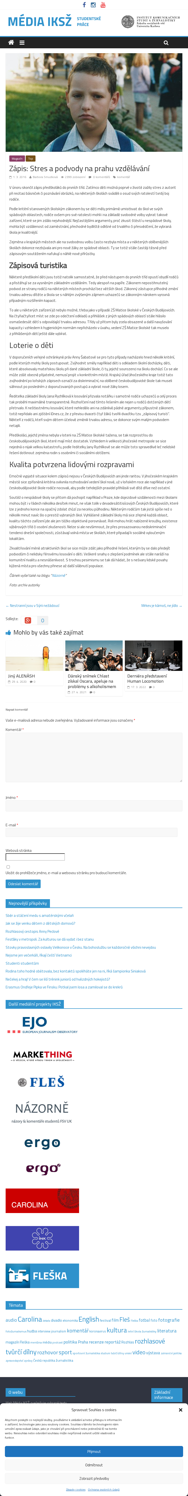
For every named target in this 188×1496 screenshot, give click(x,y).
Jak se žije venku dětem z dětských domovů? (40, 923)
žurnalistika (64, 1360)
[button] (180, 1409)
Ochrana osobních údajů (103, 1489)
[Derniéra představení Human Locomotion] (153, 643)
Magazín (17, 158)
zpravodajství (14, 1360)
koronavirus (97, 1331)
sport (65, 1352)
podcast (57, 1342)
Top (30, 158)
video (138, 1352)
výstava (153, 1353)
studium (105, 1353)
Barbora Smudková (45, 177)
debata (46, 1321)
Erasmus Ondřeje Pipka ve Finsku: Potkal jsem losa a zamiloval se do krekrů (64, 987)
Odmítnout (94, 1465)
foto (154, 1320)
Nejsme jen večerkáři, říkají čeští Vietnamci (39, 955)
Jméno (12, 797)
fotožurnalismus (16, 1331)
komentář (123, 177)
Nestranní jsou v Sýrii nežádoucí (32, 605)
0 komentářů (101, 177)
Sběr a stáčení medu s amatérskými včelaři (40, 915)
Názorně (58, 575)
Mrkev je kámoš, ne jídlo (161, 605)
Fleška (134, 1320)
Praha (83, 1342)
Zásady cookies (75, 1489)
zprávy (28, 1360)
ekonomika (70, 1320)
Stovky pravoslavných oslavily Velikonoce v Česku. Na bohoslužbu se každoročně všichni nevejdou (81, 947)
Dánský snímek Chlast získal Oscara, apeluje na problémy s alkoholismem (92, 681)
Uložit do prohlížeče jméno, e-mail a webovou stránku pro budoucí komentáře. (66, 873)
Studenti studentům (22, 963)
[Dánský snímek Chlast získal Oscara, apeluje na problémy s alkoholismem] (94, 643)
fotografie (169, 1320)
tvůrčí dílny (117, 1353)
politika (70, 1342)
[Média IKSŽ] (94, 14)
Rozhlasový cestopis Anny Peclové (32, 931)
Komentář (15, 729)
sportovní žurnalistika (86, 1353)
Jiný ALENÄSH (21, 676)
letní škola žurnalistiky (142, 1331)
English (89, 1319)
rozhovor (47, 1352)
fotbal (144, 1320)
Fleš (124, 1319)
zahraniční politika (171, 1353)
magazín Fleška (18, 1342)
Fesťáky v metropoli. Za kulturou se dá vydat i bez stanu (50, 939)
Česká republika (44, 1360)
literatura (166, 1330)
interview (44, 1331)
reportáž (113, 1342)
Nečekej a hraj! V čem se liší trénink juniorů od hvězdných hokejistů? (58, 979)
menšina (36, 1342)
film (115, 1320)
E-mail (12, 825)
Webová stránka (19, 850)
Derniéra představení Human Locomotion (147, 679)
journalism (58, 1331)
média (47, 1342)
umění (128, 1353)
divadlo (56, 1320)
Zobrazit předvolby (94, 1478)
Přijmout (94, 1451)
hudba (32, 1331)
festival (105, 1320)
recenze (96, 1341)
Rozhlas (127, 1342)
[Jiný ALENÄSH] (34, 643)
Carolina (30, 1319)
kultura (117, 1330)
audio (11, 1319)
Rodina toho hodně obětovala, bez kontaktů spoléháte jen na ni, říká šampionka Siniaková (76, 971)
